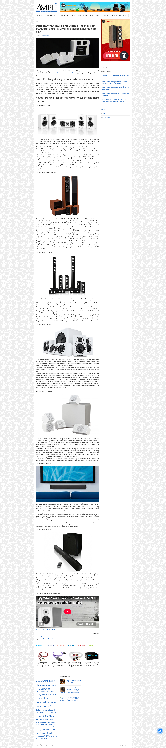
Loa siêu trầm (47, 719)
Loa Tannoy (43, 724)
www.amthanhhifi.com (73, 744)
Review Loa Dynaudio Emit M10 (45, 630)
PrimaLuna (38, 736)
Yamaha (50, 736)
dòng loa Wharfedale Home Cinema (66, 73)
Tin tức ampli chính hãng (45, 745)
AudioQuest (44, 689)
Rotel (42, 736)
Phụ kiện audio (116, 15)
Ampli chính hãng (126, 745)
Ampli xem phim (94, 15)
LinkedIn (71, 645)
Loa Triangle (51, 724)
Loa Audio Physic (40, 698)
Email (92, 645)
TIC (45, 736)
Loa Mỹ (46, 716)
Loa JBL (51, 713)
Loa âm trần (51, 727)
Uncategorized (106, 117)
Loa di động (42, 710)
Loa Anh (41, 639)
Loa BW (49, 702)
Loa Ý (46, 727)
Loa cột (47, 706)
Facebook (51, 645)
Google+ (61, 645)
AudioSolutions (40, 691)
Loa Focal (39, 713)
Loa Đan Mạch (48, 730)
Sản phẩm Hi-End (50, 15)
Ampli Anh (39, 681)
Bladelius (48, 691)
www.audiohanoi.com (50, 744)
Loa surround (46, 722)
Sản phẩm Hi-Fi (63, 15)
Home (37, 19)
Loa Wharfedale (49, 639)
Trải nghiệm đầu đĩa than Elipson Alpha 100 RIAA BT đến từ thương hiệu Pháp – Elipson (70, 700)
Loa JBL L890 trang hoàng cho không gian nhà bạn (73, 681)
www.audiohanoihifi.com (61, 744)
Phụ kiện (51, 733)
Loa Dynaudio (51, 710)
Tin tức (125, 15)
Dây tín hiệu (43, 695)
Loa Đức (39, 733)
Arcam (37, 689)
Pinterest (82, 645)
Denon (52, 691)
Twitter (40, 645)
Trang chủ (40, 15)
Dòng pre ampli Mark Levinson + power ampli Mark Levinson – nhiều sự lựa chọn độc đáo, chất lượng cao (70, 690)
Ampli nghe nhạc (82, 15)
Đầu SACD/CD (106, 15)
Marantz (44, 733)
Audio (73, 15)
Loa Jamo (45, 712)
